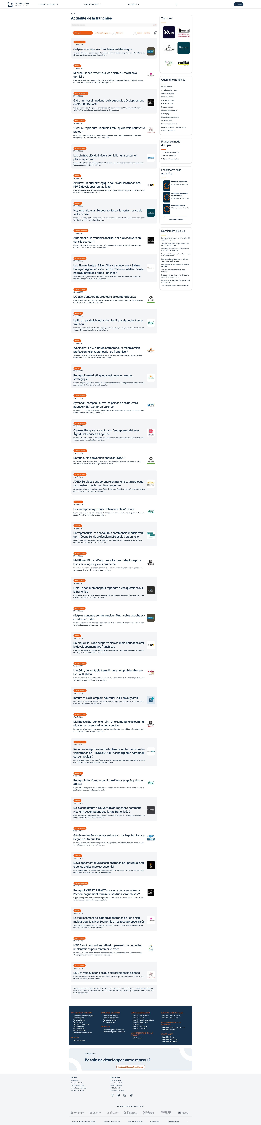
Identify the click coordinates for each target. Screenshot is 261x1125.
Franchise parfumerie (170, 1039)
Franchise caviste (109, 1022)
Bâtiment (119, 33)
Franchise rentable (167, 103)
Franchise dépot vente (141, 1022)
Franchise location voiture (171, 1016)
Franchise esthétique (169, 1041)
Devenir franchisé (167, 87)
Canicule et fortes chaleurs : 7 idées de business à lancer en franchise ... (175, 249)
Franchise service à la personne (173, 1027)
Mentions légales (155, 1121)
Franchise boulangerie (110, 1016)
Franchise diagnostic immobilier (114, 1032)
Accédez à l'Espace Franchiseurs (130, 1067)
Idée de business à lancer (169, 110)
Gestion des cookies (173, 1121)
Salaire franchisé (116, 1088)
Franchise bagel (78, 1028)
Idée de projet (165, 114)
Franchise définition (77, 1083)
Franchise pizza (78, 1018)
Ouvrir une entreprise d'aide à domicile (173, 127)
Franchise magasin (167, 107)
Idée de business (116, 1080)
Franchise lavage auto (170, 1018)
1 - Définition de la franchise (170, 152)
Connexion (239, 4)
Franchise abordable (117, 1090)
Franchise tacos (78, 1026)
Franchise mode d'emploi (170, 143)
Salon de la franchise (77, 1085)
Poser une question (176, 220)
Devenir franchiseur (77, 1090)
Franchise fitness (168, 1037)
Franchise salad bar (80, 1031)
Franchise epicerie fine (111, 1018)
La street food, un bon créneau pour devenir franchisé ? (175, 265)
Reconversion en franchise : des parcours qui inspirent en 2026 (175, 281)
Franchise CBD (138, 1024)
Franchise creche (168, 1030)
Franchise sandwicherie (81, 1024)
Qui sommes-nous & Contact (112, 1121)
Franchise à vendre (167, 97)
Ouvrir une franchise (173, 79)
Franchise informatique (141, 1016)
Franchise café (78, 1022)
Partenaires (75, 1080)
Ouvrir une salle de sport (169, 124)
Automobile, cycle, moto (103, 33)
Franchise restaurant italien (82, 1033)
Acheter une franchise (168, 130)
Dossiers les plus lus (173, 230)
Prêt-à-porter (137, 1038)
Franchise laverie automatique (143, 1020)
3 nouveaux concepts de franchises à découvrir (173, 270)
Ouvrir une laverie (166, 120)
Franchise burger (79, 1020)
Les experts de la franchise (171, 171)
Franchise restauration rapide (83, 1016)
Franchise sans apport (168, 100)
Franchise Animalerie (140, 1026)
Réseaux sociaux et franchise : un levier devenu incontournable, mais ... (174, 260)
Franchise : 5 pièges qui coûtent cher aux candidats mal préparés (175, 255)
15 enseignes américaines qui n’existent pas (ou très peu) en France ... (175, 244)
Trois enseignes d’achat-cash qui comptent (175, 285)
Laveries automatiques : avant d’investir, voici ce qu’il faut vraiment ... (175, 239)
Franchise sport (138, 1018)
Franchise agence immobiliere (113, 1030)
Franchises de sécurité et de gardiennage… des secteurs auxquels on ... (175, 276)
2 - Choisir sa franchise (168, 155)
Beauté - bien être (143, 33)
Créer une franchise (167, 93)
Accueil (73, 13)
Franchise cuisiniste (140, 1028)
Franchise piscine (79, 1040)
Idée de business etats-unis (170, 117)
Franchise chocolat (109, 1020)
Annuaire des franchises (169, 90)
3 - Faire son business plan (169, 159)
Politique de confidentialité (135, 1121)
